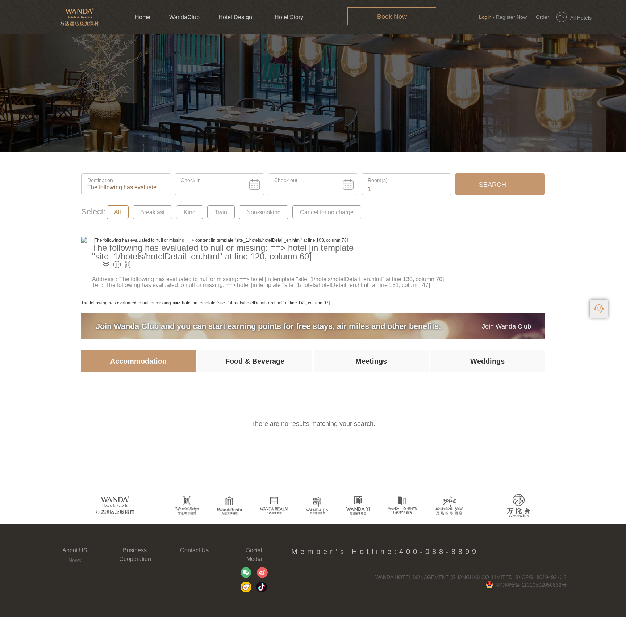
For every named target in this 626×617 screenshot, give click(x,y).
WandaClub (184, 17)
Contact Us (194, 550)
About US (74, 550)
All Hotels (581, 18)
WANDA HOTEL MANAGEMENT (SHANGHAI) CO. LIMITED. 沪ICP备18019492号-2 (471, 577)
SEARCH (492, 184)
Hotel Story (289, 17)
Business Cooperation (134, 554)
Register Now (511, 17)
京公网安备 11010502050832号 (531, 585)
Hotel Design (235, 17)
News (74, 560)
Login (485, 17)
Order (542, 17)
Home (142, 17)
